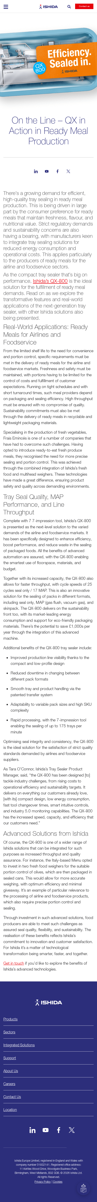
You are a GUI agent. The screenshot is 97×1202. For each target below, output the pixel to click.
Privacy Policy (43, 1181)
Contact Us (12, 1097)
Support (9, 1058)
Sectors (9, 1032)
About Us (10, 1071)
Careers (9, 1084)
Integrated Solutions (19, 1045)
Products (10, 1019)
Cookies (57, 1181)
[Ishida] (48, 1002)
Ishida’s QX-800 (50, 281)
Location (10, 1110)
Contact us (84, 6)
